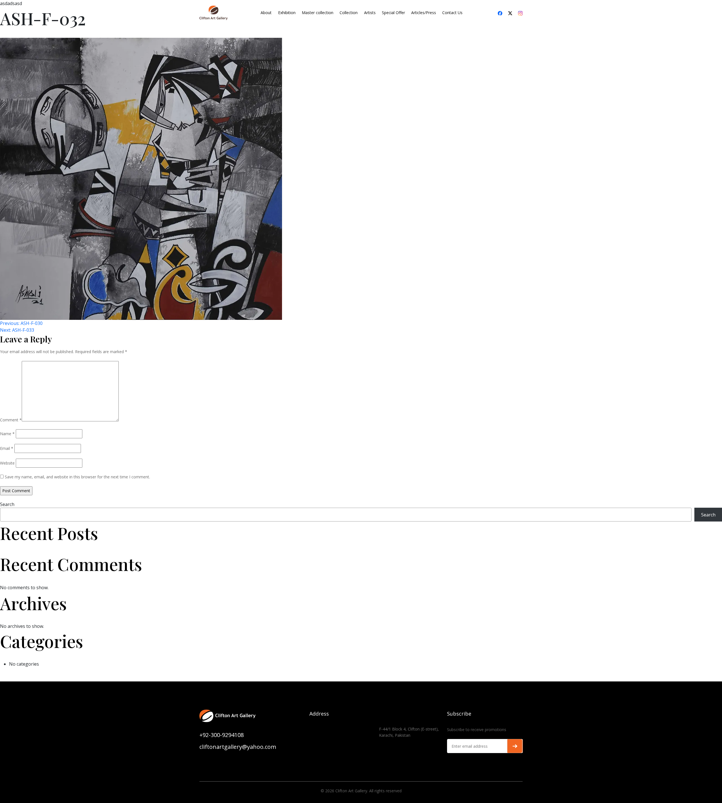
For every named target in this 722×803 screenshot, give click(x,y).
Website (7, 463)
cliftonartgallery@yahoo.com (237, 747)
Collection (349, 12)
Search (7, 504)
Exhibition (287, 12)
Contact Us (452, 12)
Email (6, 448)
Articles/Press (423, 12)
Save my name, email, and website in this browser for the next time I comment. (77, 476)
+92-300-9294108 (221, 735)
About (266, 12)
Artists (370, 12)
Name (7, 433)
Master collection (317, 12)
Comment (11, 420)
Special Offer (393, 12)
